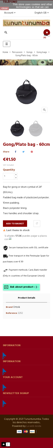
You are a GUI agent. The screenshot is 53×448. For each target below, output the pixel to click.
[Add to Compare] (37, 223)
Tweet (23, 152)
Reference (11, 313)
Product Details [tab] (26, 298)
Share (15, 152)
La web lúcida (33, 426)
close (4, 8)
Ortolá (16, 307)
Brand (9, 307)
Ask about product (21, 287)
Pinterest (32, 152)
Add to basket (15, 224)
